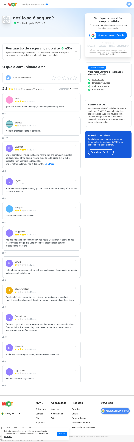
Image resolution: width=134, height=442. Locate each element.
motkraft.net (98, 89)
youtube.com (98, 79)
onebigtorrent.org (100, 86)
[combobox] (35, 4)
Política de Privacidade (108, 54)
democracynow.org (101, 83)
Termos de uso (120, 52)
